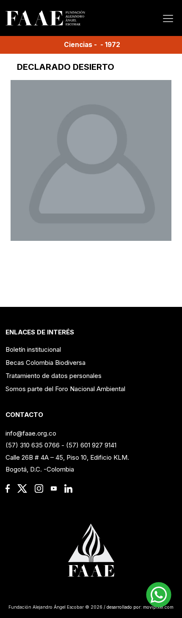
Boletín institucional (33, 349)
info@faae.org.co (31, 433)
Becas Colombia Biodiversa (45, 363)
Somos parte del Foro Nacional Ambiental (65, 389)
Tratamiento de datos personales (54, 376)
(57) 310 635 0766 (33, 445)
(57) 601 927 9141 (91, 445)
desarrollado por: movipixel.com (139, 607)
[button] (158, 594)
